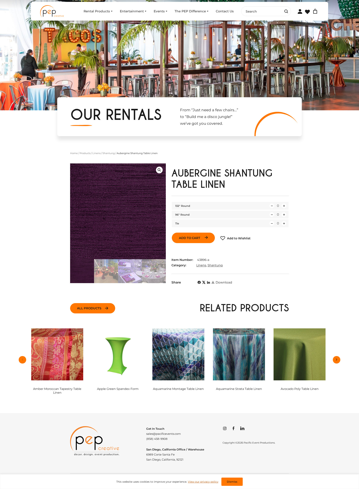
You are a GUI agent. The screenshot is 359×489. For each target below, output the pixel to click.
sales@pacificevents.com (163, 434)
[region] (179, 481)
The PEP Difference (190, 11)
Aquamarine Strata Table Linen (239, 389)
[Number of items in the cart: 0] (315, 11)
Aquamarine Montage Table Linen (178, 389)
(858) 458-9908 (157, 439)
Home (74, 153)
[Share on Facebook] (199, 282)
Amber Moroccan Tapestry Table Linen (57, 390)
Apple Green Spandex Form (118, 389)
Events (159, 11)
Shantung (108, 153)
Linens (96, 153)
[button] (159, 170)
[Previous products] (22, 360)
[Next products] (336, 360)
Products (85, 153)
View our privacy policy (203, 481)
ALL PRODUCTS (89, 308)
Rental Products (97, 11)
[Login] (299, 11)
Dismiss (232, 481)
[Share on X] (204, 282)
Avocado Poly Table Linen (300, 389)
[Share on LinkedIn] (208, 282)
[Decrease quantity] (271, 205)
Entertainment (132, 11)
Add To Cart (190, 238)
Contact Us (225, 11)
